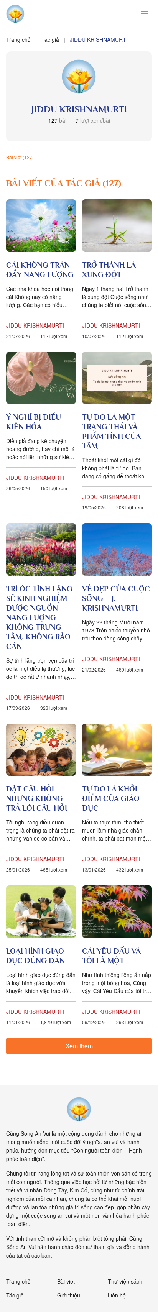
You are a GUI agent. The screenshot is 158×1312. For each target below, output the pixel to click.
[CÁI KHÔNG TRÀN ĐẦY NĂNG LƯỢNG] (41, 225)
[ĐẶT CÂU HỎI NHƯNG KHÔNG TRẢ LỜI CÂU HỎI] (41, 750)
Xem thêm (79, 1045)
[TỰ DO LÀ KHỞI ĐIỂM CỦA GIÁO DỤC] (117, 750)
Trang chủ (18, 39)
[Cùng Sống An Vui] (79, 1109)
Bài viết (66, 1281)
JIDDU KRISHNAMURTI (35, 325)
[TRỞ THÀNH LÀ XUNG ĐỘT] (117, 225)
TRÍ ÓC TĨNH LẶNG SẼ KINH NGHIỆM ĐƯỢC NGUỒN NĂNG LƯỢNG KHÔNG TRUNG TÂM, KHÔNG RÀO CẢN (39, 617)
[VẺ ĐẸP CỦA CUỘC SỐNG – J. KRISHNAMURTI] (117, 549)
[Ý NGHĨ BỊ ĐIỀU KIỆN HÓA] (41, 378)
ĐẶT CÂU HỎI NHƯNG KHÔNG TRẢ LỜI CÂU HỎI (36, 798)
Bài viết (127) (20, 157)
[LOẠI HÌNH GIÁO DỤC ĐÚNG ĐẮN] (41, 911)
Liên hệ (117, 1295)
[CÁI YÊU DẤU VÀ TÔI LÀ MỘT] (117, 911)
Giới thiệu (68, 1295)
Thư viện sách (125, 1281)
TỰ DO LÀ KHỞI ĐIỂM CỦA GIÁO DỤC (111, 798)
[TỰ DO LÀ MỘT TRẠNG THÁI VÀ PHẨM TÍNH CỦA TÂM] (117, 378)
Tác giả (50, 39)
